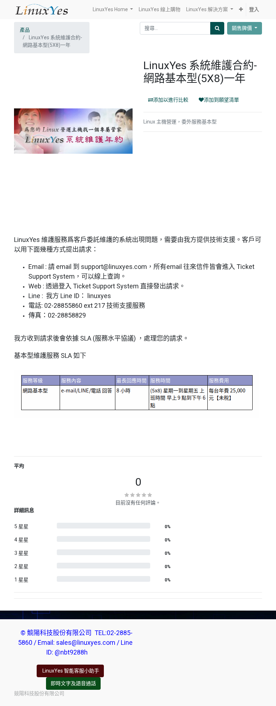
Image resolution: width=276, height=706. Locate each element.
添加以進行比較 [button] (170, 100)
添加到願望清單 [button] (221, 100)
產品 (25, 30)
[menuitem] (159, 9)
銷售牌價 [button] (242, 28)
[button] (241, 9)
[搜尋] (217, 28)
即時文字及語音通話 (73, 683)
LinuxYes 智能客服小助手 (70, 671)
